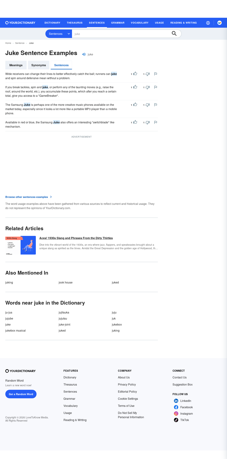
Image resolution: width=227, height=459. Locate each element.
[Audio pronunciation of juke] (84, 54)
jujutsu (63, 318)
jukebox (117, 324)
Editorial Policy (127, 391)
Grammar (69, 399)
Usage (67, 413)
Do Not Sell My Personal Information (131, 415)
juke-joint (64, 324)
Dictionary (69, 377)
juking (9, 282)
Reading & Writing (75, 420)
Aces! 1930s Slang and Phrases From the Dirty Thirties (76, 238)
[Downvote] (147, 74)
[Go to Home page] (20, 22)
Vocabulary (70, 406)
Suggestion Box (183, 384)
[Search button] (176, 34)
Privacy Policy (127, 384)
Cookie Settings (128, 399)
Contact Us (180, 377)
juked (115, 282)
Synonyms (38, 65)
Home (8, 42)
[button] (208, 22)
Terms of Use (126, 406)
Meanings (16, 65)
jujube (9, 318)
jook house (66, 282)
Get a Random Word (21, 394)
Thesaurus (70, 384)
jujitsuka (64, 312)
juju (114, 312)
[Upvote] (135, 74)
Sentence (19, 42)
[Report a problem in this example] (155, 74)
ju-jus (8, 312)
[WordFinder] (219, 22)
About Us (124, 377)
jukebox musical (15, 330)
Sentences (55, 34)
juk (114, 318)
